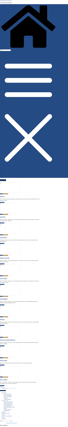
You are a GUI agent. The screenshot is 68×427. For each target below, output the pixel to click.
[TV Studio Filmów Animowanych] (28, 48)
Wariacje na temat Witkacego (7, 340)
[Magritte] (9, 315)
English (15, 388)
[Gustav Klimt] (9, 274)
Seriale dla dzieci (6, 410)
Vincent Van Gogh (4, 258)
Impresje (1, 193)
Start (3, 168)
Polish (7, 388)
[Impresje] (9, 192)
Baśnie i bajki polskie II (7, 395)
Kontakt (3, 177)
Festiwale (3, 412)
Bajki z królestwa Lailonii (8, 403)
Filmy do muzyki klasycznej (8, 404)
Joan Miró (2, 217)
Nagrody (3, 173)
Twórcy (3, 417)
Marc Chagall (3, 379)
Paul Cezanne (3, 360)
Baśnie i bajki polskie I (7, 394)
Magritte (2, 319)
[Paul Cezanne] (9, 356)
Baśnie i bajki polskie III (8, 396)
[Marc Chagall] (9, 375)
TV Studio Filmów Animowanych (6, 2)
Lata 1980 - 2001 (5, 193)
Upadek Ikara (3, 237)
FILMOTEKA (4, 392)
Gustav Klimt (3, 278)
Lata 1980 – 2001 (5, 400)
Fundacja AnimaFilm (5, 174)
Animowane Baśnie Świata (8, 401)
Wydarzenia (4, 170)
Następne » (2, 386)
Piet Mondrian (4, 299)
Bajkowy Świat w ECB (5, 413)
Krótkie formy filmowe (7, 409)
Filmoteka (3, 169)
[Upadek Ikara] (9, 233)
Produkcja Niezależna (7, 399)
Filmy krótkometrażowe (7, 405)
